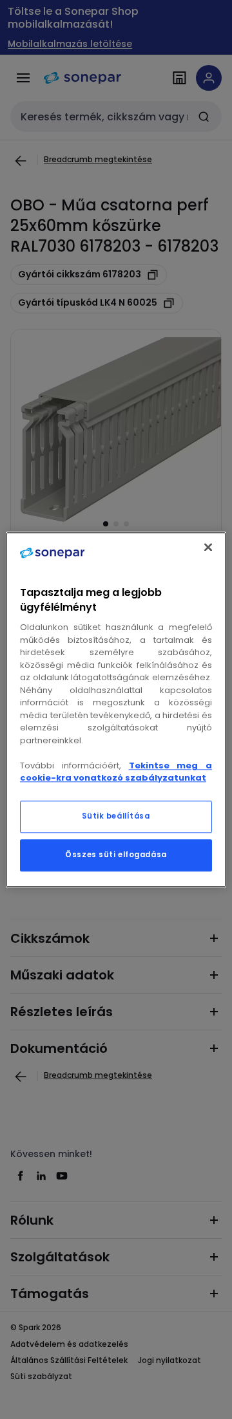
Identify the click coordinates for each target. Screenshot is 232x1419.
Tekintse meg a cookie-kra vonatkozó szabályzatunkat (116, 771)
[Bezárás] (208, 547)
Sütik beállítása (116, 816)
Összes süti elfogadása (116, 854)
